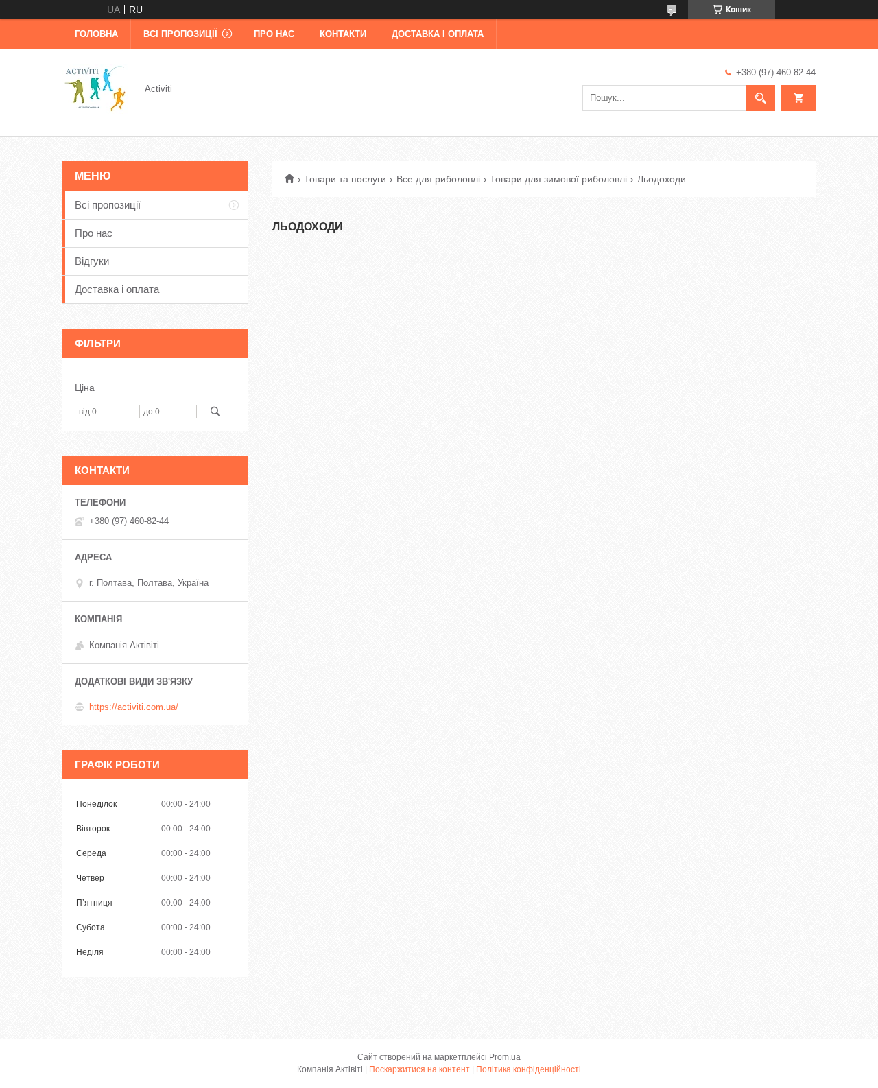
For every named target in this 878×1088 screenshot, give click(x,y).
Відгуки (92, 261)
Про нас (274, 34)
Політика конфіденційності (528, 1069)
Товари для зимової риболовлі (558, 179)
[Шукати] (760, 98)
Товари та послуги (345, 179)
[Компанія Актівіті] (95, 87)
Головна (96, 34)
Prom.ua (505, 1057)
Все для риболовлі (438, 179)
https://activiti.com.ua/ (133, 707)
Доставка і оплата (438, 34)
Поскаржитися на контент (419, 1069)
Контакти (343, 34)
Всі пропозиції (180, 34)
